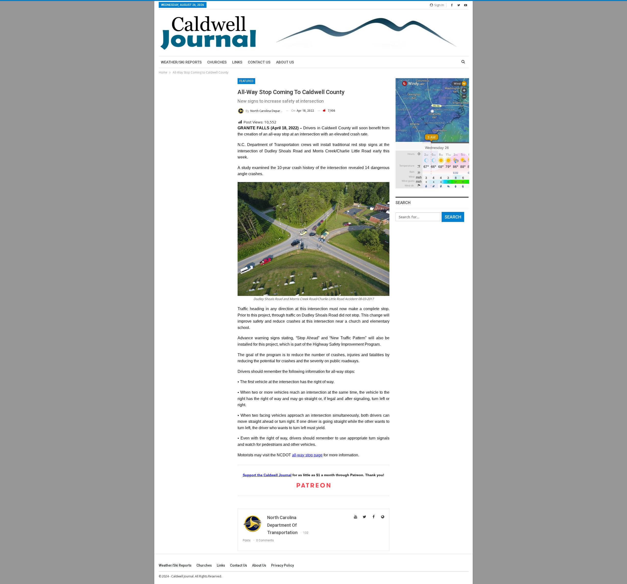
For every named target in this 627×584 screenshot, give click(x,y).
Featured (246, 81)
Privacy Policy (282, 565)
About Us (285, 62)
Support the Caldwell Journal (267, 475)
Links (237, 62)
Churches (217, 62)
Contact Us (259, 62)
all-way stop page (307, 455)
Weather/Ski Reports (181, 62)
